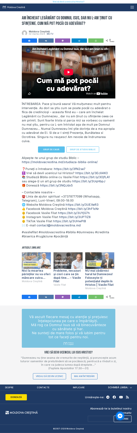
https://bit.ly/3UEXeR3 (82, 204)
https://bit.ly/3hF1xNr (83, 209)
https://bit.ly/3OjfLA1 (95, 177)
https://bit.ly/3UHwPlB (69, 221)
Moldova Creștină (39, 31)
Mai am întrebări (84, 376)
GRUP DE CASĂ (51, 149)
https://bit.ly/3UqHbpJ (88, 181)
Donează (16, 397)
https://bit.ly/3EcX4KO (91, 173)
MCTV (50, 34)
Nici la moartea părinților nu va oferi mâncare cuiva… (36, 274)
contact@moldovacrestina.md (59, 225)
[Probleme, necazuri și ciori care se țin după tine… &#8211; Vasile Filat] (68, 260)
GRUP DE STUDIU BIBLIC (83, 149)
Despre (9, 387)
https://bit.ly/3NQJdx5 (56, 185)
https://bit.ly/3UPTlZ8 (75, 217)
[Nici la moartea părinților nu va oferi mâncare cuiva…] (36, 260)
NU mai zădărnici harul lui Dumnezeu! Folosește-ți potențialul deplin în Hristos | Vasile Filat (99, 277)
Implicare (79, 387)
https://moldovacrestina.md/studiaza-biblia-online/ (60, 162)
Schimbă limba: (118, 387)
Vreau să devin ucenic (49, 376)
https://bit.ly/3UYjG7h (74, 213)
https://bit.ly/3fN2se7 (69, 169)
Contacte (43, 387)
